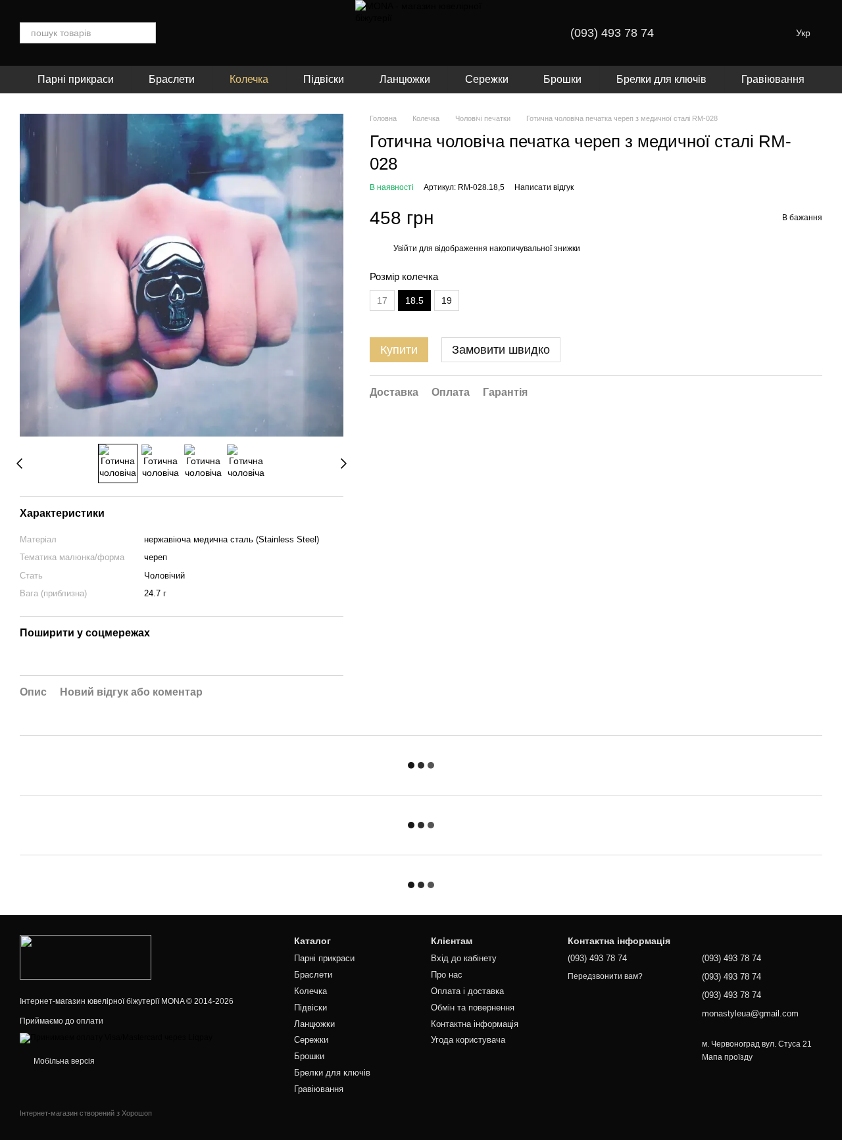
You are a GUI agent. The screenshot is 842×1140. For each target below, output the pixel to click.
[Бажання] (703, 32)
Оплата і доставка (467, 991)
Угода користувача (468, 1040)
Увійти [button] (405, 249)
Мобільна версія (63, 1061)
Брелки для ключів (661, 79)
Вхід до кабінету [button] (464, 958)
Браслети (172, 79)
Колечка (249, 79)
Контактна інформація (474, 1024)
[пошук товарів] (145, 32)
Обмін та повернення (472, 1007)
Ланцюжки (405, 79)
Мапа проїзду (727, 1057)
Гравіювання (773, 79)
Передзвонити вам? (605, 976)
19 (446, 300)
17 (382, 300)
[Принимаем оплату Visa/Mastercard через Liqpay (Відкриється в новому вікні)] (116, 1038)
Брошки (562, 79)
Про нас (446, 975)
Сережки (486, 79)
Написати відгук (544, 188)
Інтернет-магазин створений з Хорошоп (86, 1113)
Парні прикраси (75, 79)
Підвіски (323, 79)
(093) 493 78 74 (612, 33)
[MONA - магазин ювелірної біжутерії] (85, 956)
